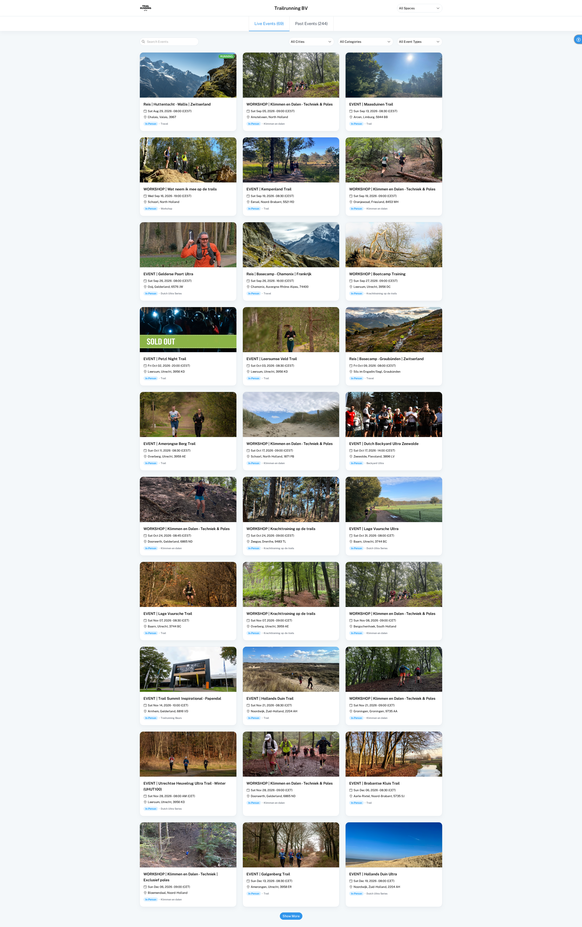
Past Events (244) (311, 23)
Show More (291, 916)
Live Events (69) (269, 23)
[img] (146, 8)
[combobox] (419, 8)
